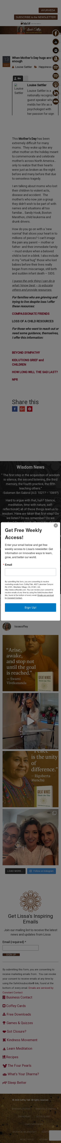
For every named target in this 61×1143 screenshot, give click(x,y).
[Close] (55, 525)
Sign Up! (30, 607)
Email (8, 564)
